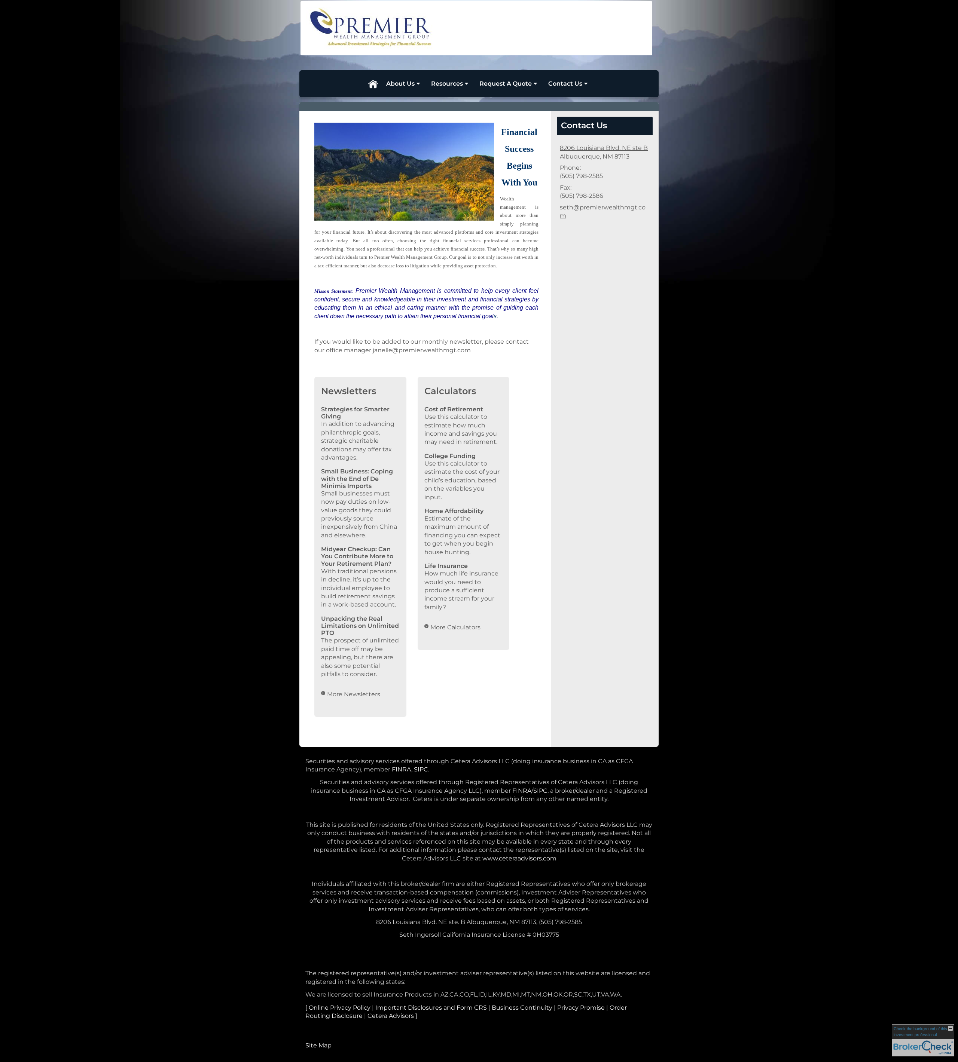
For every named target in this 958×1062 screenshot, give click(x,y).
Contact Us (565, 83)
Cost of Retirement (453, 409)
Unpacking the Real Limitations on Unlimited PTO (360, 625)
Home (373, 83)
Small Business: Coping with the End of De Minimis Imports (357, 478)
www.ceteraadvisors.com (519, 858)
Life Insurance (446, 566)
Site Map (318, 1045)
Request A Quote (505, 83)
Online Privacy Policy (339, 1007)
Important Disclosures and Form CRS (431, 1007)
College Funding (450, 456)
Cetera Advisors (390, 1015)
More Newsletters (353, 694)
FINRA (401, 769)
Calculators (450, 391)
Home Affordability (453, 511)
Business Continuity (522, 1007)
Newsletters (348, 391)
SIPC (421, 769)
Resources (447, 83)
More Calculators (455, 627)
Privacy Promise (581, 1007)
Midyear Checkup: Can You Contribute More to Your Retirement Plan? (357, 556)
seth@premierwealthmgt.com (603, 211)
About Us (400, 83)
